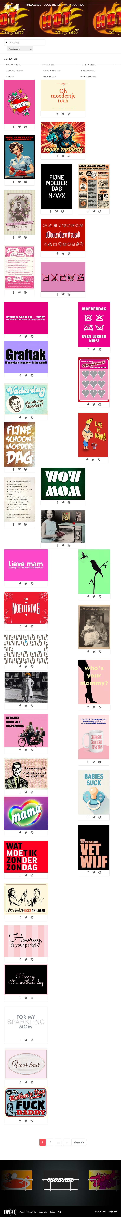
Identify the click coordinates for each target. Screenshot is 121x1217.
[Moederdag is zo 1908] (94, 627)
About (22, 1212)
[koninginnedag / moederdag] (26, 687)
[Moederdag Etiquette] (93, 186)
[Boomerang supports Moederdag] (63, 235)
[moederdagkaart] (26, 730)
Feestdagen (88, 65)
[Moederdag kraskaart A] (93, 379)
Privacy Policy (32, 1212)
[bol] (93, 737)
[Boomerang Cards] (11, 9)
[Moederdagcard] (26, 399)
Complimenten (14, 70)
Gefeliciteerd (51, 70)
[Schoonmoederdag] (19, 444)
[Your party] (26, 941)
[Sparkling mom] (26, 1021)
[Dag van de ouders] (26, 899)
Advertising (43, 1212)
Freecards (33, 4)
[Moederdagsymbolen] (63, 277)
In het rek (88, 70)
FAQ (59, 1212)
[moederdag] (93, 435)
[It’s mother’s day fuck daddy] (26, 1102)
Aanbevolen (13, 65)
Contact (52, 1212)
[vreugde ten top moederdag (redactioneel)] (19, 212)
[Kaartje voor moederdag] (19, 499)
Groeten (49, 76)
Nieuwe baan (88, 76)
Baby (10, 76)
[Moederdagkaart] (26, 357)
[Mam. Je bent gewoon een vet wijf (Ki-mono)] (93, 847)
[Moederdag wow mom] (63, 484)
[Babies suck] (93, 792)
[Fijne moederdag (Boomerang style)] (26, 608)
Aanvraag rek (74, 4)
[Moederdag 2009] (26, 318)
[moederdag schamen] (26, 565)
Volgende (79, 1142)
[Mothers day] (26, 979)
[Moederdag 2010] (26, 649)
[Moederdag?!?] (26, 774)
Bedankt (49, 65)
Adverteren (52, 4)
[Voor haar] (26, 1064)
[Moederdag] (19, 102)
